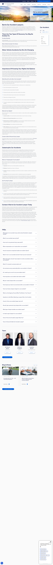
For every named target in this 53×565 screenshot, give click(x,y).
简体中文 (28, 1)
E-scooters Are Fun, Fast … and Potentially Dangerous (10, 379)
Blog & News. (43, 41)
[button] (19, 233)
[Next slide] (36, 330)
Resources (39, 4)
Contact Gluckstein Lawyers (25, 220)
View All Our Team (7, 357)
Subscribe (32, 1)
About (21, 4)
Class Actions (34, 4)
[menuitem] (21, 4)
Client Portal (24, 1)
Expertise (28, 4)
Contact (49, 4)
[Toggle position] (49, 542)
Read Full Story (6, 384)
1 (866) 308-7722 (37, 16)
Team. (42, 40)
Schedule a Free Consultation (44, 1)
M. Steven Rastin (7, 347)
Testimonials (44, 4)
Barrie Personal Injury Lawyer (13, 136)
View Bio (7, 352)
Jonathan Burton (32, 347)
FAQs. (42, 38)
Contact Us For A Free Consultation (40, 14)
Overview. (42, 36)
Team (25, 4)
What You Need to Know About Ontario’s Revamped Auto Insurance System (28, 379)
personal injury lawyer (19, 30)
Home (3, 21)
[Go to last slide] (34, 330)
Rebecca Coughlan (19, 347)
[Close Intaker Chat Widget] (50, 541)
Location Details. (43, 43)
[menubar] (35, 4)
